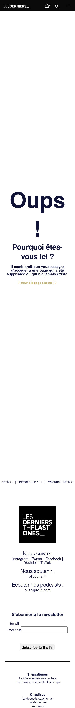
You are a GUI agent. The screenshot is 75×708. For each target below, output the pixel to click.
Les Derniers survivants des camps (37, 682)
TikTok (45, 562)
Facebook (53, 558)
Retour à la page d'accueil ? (37, 282)
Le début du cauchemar (37, 698)
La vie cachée (38, 702)
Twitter (37, 558)
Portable (14, 629)
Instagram (20, 558)
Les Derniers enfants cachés (37, 678)
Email (14, 623)
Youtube (30, 562)
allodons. (36, 576)
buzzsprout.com (37, 590)
